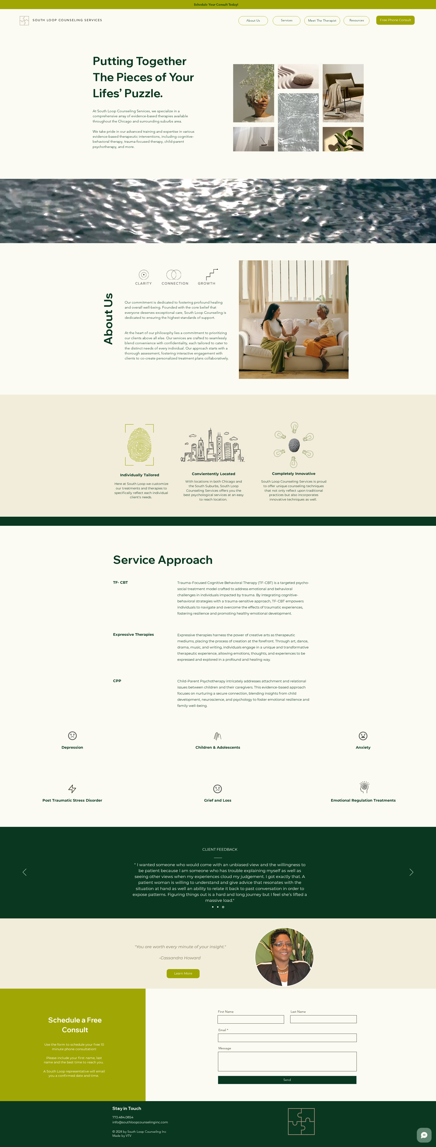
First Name (226, 1011)
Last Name (298, 1011)
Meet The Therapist (322, 20)
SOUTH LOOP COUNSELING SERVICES (67, 20)
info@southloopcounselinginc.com (140, 1122)
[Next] (411, 872)
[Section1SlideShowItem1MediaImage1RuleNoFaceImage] (213, 907)
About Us (253, 20)
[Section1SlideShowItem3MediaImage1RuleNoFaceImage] (223, 907)
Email (222, 1030)
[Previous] (24, 872)
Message (224, 1048)
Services (286, 20)
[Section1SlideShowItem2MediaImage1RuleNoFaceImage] (218, 907)
